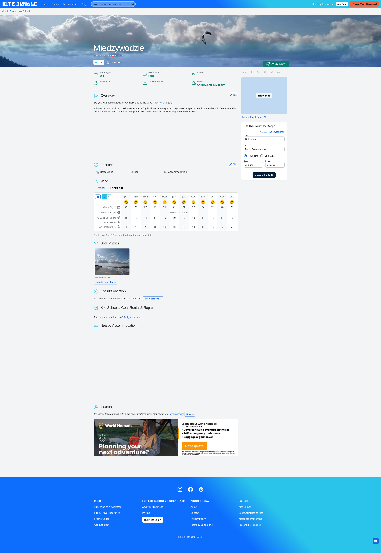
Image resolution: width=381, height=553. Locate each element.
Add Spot (342, 4)
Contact (194, 512)
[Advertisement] (166, 136)
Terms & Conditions (201, 524)
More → (190, 414)
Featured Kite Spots (250, 524)
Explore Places (50, 4)
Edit (234, 95)
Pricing (146, 512)
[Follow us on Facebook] (191, 489)
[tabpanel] (166, 215)
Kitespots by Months (250, 518)
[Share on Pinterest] (271, 72)
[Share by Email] (265, 72)
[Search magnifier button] (133, 4)
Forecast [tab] (116, 188)
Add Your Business (152, 507)
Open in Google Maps (252, 117)
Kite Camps (245, 507)
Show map (264, 95)
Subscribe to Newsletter (107, 507)
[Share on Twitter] (258, 72)
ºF (109, 196)
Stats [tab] (101, 188)
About (193, 507)
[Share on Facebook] (251, 72)
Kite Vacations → (153, 298)
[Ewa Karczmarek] (112, 261)
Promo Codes (101, 518)
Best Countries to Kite (251, 512)
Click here (158, 102)
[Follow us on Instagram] (180, 489)
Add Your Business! (366, 4)
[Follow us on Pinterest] (201, 489)
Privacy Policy (198, 518)
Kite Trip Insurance (323, 4)
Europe (13, 11)
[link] (376, 541)
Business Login (152, 519)
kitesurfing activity (174, 414)
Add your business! (133, 317)
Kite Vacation (70, 4)
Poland (26, 11)
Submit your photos (105, 282)
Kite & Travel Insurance (107, 512)
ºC (104, 196)
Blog (83, 4)
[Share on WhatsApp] (278, 72)
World (5, 11)
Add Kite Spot (101, 524)
